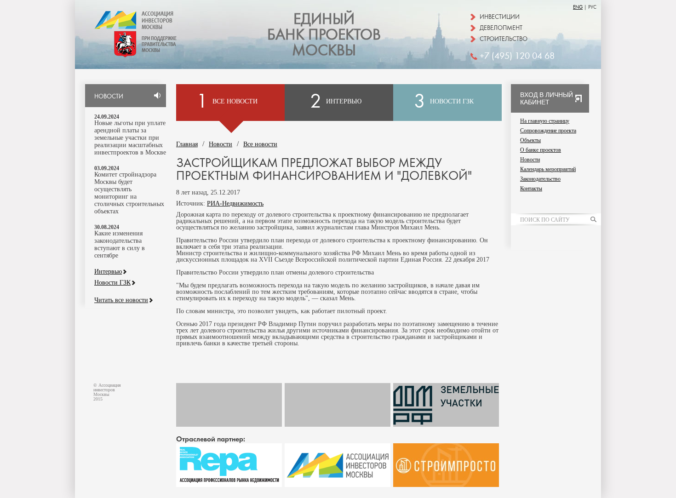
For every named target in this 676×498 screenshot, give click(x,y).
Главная (187, 144)
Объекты (530, 140)
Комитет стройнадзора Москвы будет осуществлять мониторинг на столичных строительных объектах (129, 193)
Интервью (108, 272)
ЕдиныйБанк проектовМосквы (324, 34)
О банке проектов (540, 150)
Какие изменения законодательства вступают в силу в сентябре (119, 244)
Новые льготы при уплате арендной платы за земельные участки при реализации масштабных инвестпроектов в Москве (130, 138)
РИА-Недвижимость (235, 203)
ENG (578, 7)
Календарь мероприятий (548, 169)
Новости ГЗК (112, 283)
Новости (220, 144)
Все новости (260, 144)
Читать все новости (121, 300)
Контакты (531, 188)
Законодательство (540, 179)
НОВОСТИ (108, 96)
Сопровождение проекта (548, 130)
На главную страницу (544, 121)
